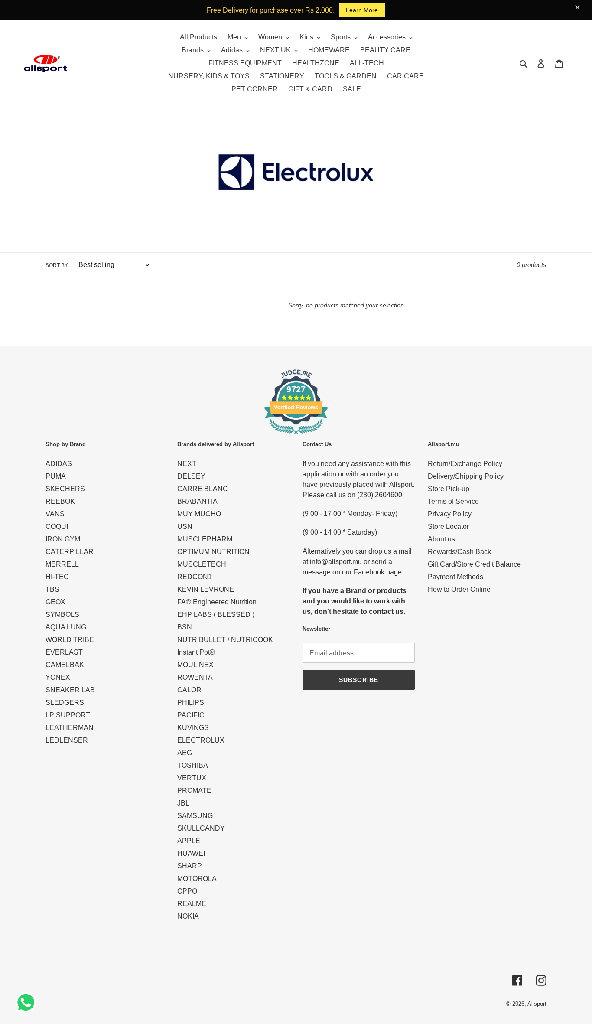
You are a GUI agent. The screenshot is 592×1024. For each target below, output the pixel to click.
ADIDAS (59, 463)
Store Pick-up (448, 488)
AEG (184, 753)
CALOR (189, 690)
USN (184, 526)
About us (441, 539)
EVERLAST (64, 652)
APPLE (188, 841)
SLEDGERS (65, 702)
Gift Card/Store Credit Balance (474, 564)
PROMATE (194, 790)
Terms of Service (453, 501)
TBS (52, 589)
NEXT (186, 463)
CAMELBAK (65, 665)
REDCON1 (194, 576)
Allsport (536, 1004)
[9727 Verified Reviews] (296, 435)
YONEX (58, 677)
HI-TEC (57, 576)
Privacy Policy (450, 514)
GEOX (55, 602)
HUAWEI (191, 853)
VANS (55, 514)
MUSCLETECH (201, 564)
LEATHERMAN (70, 727)
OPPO (187, 891)
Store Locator (448, 526)
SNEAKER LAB (70, 690)
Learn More (362, 10)
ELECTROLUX (200, 740)
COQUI (57, 526)
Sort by (57, 265)
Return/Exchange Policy (465, 463)
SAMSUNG (195, 815)
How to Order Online (459, 589)
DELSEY (191, 476)
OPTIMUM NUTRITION (213, 551)
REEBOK (60, 501)
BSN (184, 627)
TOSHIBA (192, 765)
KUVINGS (193, 727)
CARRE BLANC (202, 488)
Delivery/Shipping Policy (466, 476)
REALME (191, 903)
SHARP (189, 866)
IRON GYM (63, 539)
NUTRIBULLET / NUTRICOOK (225, 639)
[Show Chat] (28, 1002)
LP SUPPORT (68, 715)
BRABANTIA (197, 501)
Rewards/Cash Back (459, 551)
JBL (183, 803)
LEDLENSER (67, 740)
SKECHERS (65, 488)
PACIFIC (191, 715)
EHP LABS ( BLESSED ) (215, 614)
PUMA (56, 476)
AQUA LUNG (66, 627)
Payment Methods (455, 576)
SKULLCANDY (201, 828)
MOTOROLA (197, 878)
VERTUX (191, 778)
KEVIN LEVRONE (205, 589)
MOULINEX (195, 665)
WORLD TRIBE (70, 639)
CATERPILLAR (70, 551)
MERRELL (62, 564)
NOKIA (188, 916)
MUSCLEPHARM (204, 539)
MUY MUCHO (199, 514)
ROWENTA (195, 677)
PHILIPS (190, 702)
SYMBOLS (62, 614)
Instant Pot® (196, 652)
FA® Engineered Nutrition (217, 602)
